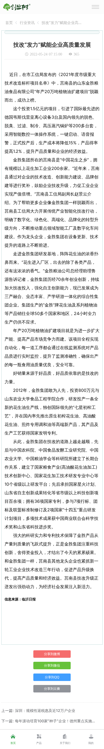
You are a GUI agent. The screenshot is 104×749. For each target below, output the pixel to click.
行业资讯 (27, 22)
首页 (9, 22)
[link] (9, 22)
